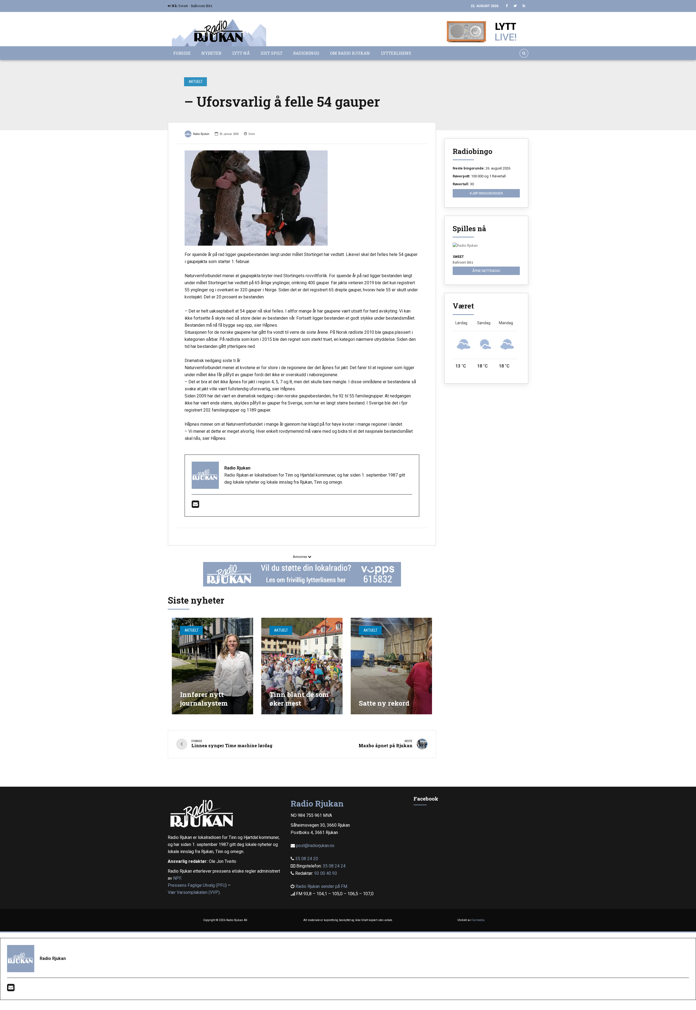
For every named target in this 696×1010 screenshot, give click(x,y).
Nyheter (211, 53)
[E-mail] (195, 505)
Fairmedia (477, 920)
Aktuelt (196, 81)
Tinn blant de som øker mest (299, 699)
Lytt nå (241, 53)
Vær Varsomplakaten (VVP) (194, 892)
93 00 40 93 (325, 873)
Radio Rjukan (201, 134)
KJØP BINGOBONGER (486, 193)
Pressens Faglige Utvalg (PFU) (197, 885)
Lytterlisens (396, 53)
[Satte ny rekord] (391, 666)
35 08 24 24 (334, 866)
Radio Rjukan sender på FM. (322, 886)
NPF (177, 878)
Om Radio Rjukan (350, 53)
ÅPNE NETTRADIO (486, 271)
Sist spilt (271, 53)
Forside (182, 53)
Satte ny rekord (384, 703)
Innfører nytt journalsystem (204, 699)
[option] (302, 198)
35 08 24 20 (306, 858)
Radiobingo (306, 53)
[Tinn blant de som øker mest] (302, 666)
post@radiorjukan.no (315, 845)
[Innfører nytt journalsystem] (212, 666)
